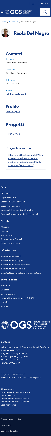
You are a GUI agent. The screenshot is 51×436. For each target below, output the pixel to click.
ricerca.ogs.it (13, 111)
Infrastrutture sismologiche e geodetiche (21, 272)
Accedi (44, 3)
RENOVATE (14, 133)
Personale (13, 21)
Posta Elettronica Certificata (15, 377)
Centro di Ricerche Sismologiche (17, 210)
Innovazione (7, 235)
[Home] (19, 12)
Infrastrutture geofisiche (13, 268)
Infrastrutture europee (12, 260)
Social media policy (9, 431)
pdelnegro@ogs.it (16, 94)
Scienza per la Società (11, 239)
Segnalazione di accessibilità (15, 401)
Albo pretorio (7, 389)
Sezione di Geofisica (11, 205)
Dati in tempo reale (10, 243)
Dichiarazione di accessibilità (15, 398)
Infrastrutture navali (11, 256)
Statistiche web (8, 404)
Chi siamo (5, 193)
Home (3, 21)
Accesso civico (8, 395)
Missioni (5, 226)
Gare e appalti (8, 293)
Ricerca (4, 231)
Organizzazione (8, 197)
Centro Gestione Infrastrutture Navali (19, 214)
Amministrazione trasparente (15, 392)
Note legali (6, 425)
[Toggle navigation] (2, 11)
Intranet (5, 306)
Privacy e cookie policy (11, 419)
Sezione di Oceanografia (13, 201)
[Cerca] (45, 12)
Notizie (4, 302)
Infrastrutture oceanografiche (15, 264)
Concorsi (5, 289)
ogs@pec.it (35, 377)
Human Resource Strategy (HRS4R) (18, 298)
